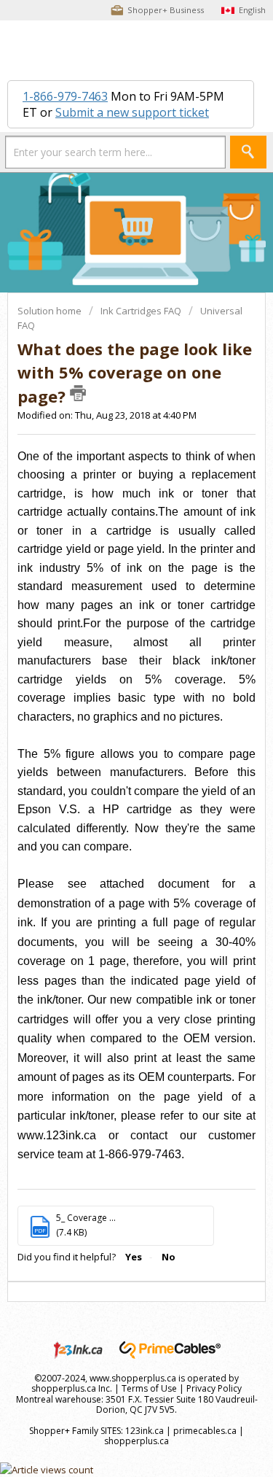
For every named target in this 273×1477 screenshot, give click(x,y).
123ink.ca (144, 1430)
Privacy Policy (214, 1388)
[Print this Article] (78, 393)
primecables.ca (205, 1430)
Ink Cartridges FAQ (140, 310)
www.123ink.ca (56, 1135)
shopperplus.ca (136, 1441)
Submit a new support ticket (132, 112)
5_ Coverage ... (86, 1218)
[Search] (248, 152)
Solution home (50, 310)
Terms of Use (149, 1388)
